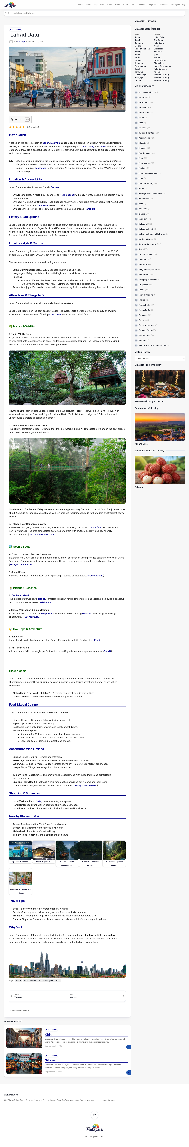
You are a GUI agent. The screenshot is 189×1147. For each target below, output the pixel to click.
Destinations (15, 29)
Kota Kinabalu (67, 195)
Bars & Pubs (143, 112)
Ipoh (156, 54)
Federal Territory (161, 75)
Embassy (142, 148)
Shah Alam (159, 63)
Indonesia (142, 209)
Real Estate (143, 264)
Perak (137, 54)
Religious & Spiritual (147, 269)
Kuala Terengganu (162, 66)
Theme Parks (144, 305)
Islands (142, 4)
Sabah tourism (30, 980)
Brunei (141, 117)
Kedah (137, 40)
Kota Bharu (159, 43)
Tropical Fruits (145, 330)
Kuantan (158, 51)
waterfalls (96, 527)
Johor (137, 37)
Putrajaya (139, 78)
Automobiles (144, 107)
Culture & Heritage (146, 133)
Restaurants (144, 274)
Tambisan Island (20, 595)
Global (141, 188)
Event (125, 4)
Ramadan (142, 259)
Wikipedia (45, 602)
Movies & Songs (145, 239)
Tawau (102, 146)
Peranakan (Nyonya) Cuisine (149, 401)
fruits (38, 801)
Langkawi (151, 4)
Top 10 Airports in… (44, 862)
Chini (48, 1034)
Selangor (139, 63)
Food (102, 4)
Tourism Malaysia (45, 980)
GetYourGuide (95, 575)
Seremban (158, 49)
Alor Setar (158, 40)
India (140, 204)
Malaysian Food (145, 229)
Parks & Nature (145, 254)
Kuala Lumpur (141, 75)
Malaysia (55, 143)
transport (90, 209)
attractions (55, 314)
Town (57, 980)
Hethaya (21, 41)
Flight (140, 178)
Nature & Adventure (147, 244)
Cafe (140, 123)
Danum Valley (87, 146)
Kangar (157, 57)
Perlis (137, 57)
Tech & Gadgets (145, 295)
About (88, 4)
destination (40, 168)
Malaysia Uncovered (21, 564)
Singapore (143, 285)
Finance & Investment (148, 173)
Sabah (45, 143)
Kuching (157, 72)
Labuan (138, 80)
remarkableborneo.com (42, 534)
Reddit (97, 640)
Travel (117, 4)
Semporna (46, 613)
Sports (141, 290)
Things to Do (144, 310)
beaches (87, 613)
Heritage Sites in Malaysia (150, 193)
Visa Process (144, 335)
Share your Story (178, 4)
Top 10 (133, 4)
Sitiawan (51, 1060)
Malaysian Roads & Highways (151, 234)
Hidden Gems (144, 198)
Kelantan (139, 43)
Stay (95, 4)
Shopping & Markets (147, 279)
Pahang (138, 51)
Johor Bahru (159, 37)
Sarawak (139, 72)
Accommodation (145, 92)
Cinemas (142, 128)
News (109, 4)
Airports (142, 97)
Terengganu (140, 66)
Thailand (142, 300)
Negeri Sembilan (142, 49)
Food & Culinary (145, 183)
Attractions (163, 4)
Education (143, 143)
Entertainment (144, 153)
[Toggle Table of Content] (26, 119)
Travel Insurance (146, 325)
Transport (142, 315)
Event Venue (144, 163)
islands (41, 599)
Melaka (138, 46)
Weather (142, 340)
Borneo (55, 187)
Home (80, 4)
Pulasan (139, 487)
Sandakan (42, 205)
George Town (160, 60)
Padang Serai (141, 444)
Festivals (142, 168)
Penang (138, 60)
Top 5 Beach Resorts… (20, 862)
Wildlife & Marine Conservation (152, 345)
